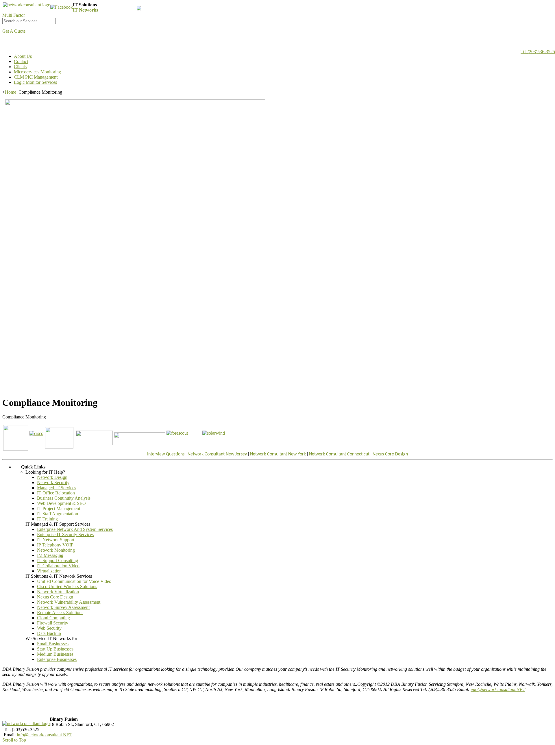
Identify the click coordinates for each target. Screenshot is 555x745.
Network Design (52, 477)
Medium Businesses (55, 654)
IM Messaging (50, 555)
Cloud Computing (53, 617)
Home (10, 92)
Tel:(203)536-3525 (538, 51)
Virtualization (49, 570)
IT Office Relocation (56, 492)
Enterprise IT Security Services (65, 534)
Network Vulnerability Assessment (68, 602)
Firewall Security (52, 622)
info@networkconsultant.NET (498, 689)
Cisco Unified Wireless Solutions (67, 586)
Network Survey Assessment (63, 607)
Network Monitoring (56, 550)
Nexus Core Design (55, 596)
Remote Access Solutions (60, 612)
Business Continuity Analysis (63, 498)
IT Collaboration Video (58, 565)
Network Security (53, 482)
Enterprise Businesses (57, 659)
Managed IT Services (56, 487)
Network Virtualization (58, 591)
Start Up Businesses (55, 648)
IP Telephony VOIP (55, 544)
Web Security (49, 628)
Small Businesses (53, 643)
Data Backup (49, 633)
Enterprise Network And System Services (75, 529)
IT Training (47, 518)
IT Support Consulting (57, 560)
